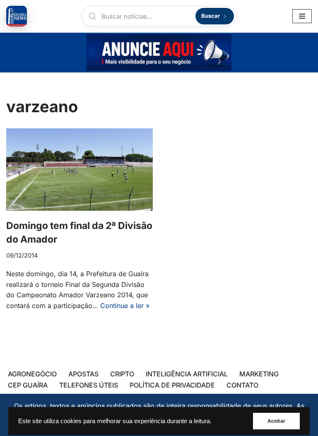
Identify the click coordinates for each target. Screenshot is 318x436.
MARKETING (259, 374)
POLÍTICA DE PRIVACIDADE (172, 385)
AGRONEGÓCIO (32, 374)
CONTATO (242, 385)
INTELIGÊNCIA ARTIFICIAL (187, 374)
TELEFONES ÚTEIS (88, 385)
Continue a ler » (124, 305)
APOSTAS (83, 374)
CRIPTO (122, 374)
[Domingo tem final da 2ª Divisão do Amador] (79, 169)
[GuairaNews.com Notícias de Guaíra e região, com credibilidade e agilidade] (16, 16)
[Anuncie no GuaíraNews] (159, 52)
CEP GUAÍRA (28, 385)
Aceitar (276, 421)
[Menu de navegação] (302, 16)
